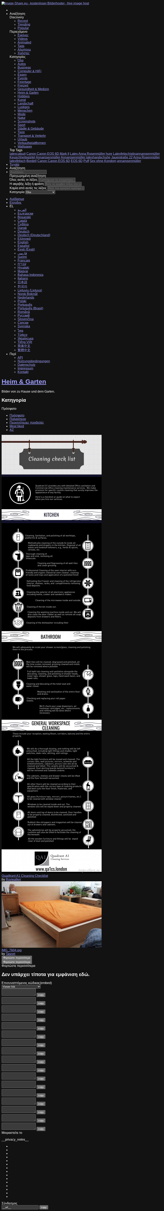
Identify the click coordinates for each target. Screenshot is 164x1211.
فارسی (22, 253)
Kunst (22, 100)
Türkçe (22, 335)
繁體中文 (24, 350)
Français (24, 260)
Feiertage (24, 82)
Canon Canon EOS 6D (53, 161)
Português (25, 304)
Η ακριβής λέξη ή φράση (27, 184)
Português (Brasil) (30, 308)
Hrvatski (23, 267)
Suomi (22, 257)
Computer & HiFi (29, 71)
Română (24, 312)
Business (24, 67)
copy (41, 994)
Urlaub (22, 139)
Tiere (21, 132)
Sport (21, 125)
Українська (25, 338)
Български (25, 213)
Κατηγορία (17, 192)
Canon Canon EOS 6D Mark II (47, 153)
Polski (22, 301)
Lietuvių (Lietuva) (30, 290)
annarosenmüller (129, 161)
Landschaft (25, 103)
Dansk (22, 228)
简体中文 (24, 345)
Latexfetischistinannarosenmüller (136, 153)
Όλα (20, 60)
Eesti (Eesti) (26, 249)
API (20, 357)
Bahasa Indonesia (30, 274)
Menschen (25, 110)
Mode (22, 114)
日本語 (22, 282)
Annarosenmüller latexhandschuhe (85, 157)
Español (23, 246)
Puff (86, 161)
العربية (22, 210)
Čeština (23, 224)
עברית (22, 264)
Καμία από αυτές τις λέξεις (28, 188)
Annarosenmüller (48, 157)
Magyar (23, 271)
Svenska (24, 326)
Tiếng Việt (25, 342)
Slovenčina (26, 319)
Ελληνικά (24, 238)
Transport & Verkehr (32, 135)
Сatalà (22, 220)
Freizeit (23, 85)
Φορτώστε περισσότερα (16, 957)
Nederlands (26, 297)
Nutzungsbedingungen (34, 361)
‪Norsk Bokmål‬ (28, 294)
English (23, 242)
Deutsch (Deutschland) (34, 235)
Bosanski (24, 217)
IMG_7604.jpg (12, 950)
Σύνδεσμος (9, 1203)
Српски (23, 322)
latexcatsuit (18, 153)
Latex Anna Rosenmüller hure (91, 153)
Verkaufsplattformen (32, 143)
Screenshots (26, 121)
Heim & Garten (28, 92)
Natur (21, 117)
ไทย (20, 330)
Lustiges (24, 107)
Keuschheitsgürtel (22, 157)
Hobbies (24, 96)
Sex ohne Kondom (103, 161)
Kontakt (23, 372)
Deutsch (23, 231)
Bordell (31, 161)
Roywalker (13, 879)
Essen (22, 74)
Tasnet (10, 953)
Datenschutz (26, 364)
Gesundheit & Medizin (33, 89)
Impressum (25, 368)
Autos (22, 64)
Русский (24, 315)
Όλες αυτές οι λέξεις (24, 179)
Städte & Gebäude (31, 128)
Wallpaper (25, 146)
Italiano (23, 278)
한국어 (22, 286)
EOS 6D (77, 161)
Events (22, 78)
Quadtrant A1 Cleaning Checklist (25, 875)
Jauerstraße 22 (122, 157)
